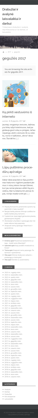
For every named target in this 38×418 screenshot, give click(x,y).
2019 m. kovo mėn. (12, 329)
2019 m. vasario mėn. (13, 332)
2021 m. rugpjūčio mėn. (13, 298)
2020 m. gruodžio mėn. (13, 315)
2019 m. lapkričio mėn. (13, 322)
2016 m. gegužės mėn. (13, 369)
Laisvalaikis (9, 399)
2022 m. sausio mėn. (12, 287)
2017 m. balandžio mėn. (14, 343)
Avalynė (8, 389)
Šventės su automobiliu (20, 260)
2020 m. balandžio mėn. (14, 317)
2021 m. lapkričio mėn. (13, 291)
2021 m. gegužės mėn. (13, 306)
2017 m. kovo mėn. (12, 346)
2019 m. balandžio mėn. (14, 327)
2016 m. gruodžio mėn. (13, 353)
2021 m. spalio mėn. (12, 294)
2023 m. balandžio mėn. (14, 275)
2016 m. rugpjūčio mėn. (13, 362)
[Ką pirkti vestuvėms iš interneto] (15, 108)
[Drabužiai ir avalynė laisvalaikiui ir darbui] (3, 52)
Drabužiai (8, 394)
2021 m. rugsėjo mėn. (13, 296)
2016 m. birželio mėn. (13, 367)
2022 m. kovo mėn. (12, 284)
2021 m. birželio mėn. (13, 303)
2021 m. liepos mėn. (12, 301)
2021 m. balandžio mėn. (14, 308)
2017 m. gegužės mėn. (13, 341)
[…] (17, 138)
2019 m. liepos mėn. (12, 325)
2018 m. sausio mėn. (12, 336)
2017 (9, 52)
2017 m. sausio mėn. (12, 351)
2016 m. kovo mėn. (12, 374)
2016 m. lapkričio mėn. (13, 355)
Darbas (7, 392)
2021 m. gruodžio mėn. (13, 289)
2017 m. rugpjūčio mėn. (13, 339)
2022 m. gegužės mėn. (13, 279)
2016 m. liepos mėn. (12, 365)
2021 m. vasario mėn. (13, 310)
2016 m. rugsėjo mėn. (13, 360)
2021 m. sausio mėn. (12, 313)
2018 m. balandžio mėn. (14, 334)
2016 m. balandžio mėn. (14, 372)
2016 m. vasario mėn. (13, 377)
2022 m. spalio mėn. (12, 277)
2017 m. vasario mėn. (13, 348)
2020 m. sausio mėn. (12, 320)
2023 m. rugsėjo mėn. (13, 272)
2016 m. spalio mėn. (12, 358)
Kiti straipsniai (10, 396)
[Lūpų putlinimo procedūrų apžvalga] (15, 163)
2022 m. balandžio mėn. (14, 282)
